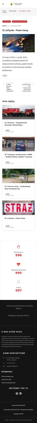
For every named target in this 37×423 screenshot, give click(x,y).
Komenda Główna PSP (18, 405)
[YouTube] (20, 393)
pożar (4, 75)
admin (4, 26)
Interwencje (6, 21)
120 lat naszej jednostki (8, 382)
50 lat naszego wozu (7, 376)
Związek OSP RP (18, 414)
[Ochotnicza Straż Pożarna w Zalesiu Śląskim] (18, 4)
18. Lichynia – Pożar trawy (15, 218)
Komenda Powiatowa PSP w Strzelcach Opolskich (18, 409)
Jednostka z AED (6, 379)
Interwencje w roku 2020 (19, 21)
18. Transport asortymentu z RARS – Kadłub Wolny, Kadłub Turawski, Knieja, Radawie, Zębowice (18, 157)
